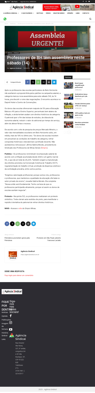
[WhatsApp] (38, 82)
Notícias (13, 24)
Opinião (5, 316)
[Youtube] (89, 1)
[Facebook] (83, 1)
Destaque (16, 53)
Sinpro (44, 148)
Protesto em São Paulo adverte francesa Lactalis (49, 239)
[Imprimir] (49, 82)
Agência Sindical (15, 68)
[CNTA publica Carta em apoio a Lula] (68, 115)
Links (4, 339)
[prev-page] (65, 132)
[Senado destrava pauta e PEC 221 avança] (68, 106)
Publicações (6, 319)
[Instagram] (86, 1)
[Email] (43, 82)
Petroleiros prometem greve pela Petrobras (17, 239)
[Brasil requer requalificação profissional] (68, 85)
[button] (90, 19)
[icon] (5, 17)
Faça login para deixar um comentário (19, 275)
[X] (33, 82)
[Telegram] (54, 82)
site (20, 208)
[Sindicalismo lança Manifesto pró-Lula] (68, 96)
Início (6, 24)
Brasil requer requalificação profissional (79, 85)
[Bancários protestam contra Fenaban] (68, 124)
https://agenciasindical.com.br (30, 254)
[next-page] (69, 132)
